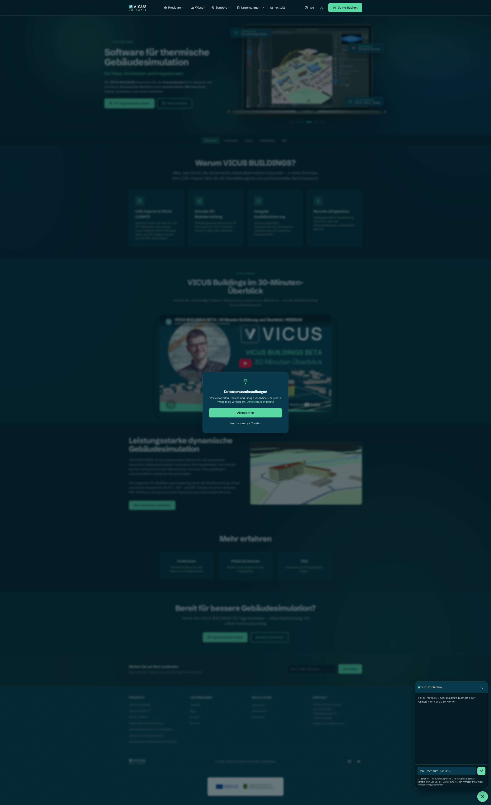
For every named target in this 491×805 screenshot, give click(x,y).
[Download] (322, 8)
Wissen (200, 8)
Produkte (174, 8)
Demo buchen (348, 8)
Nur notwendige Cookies (245, 423)
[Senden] (481, 771)
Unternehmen (250, 8)
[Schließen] (482, 796)
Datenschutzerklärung (260, 401)
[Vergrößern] (482, 687)
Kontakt (279, 8)
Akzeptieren (245, 413)
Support (221, 8)
